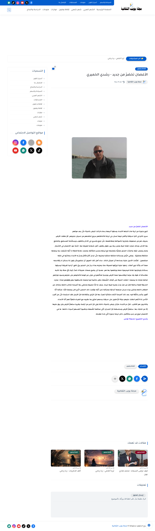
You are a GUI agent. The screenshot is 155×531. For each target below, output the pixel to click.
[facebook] (31, 2)
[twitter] (26, 2)
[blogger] (39, 143)
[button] (137, 379)
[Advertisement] (77, 36)
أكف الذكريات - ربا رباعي (70, 471)
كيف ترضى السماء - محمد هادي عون (133, 473)
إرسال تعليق (138, 495)
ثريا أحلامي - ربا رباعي (116, 59)
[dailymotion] (31, 143)
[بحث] (9, 10)
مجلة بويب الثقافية (134, 82)
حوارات (54, 10)
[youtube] (22, 2)
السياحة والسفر (105, 3)
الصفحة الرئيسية (104, 10)
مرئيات (40, 121)
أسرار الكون (93, 3)
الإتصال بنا (62, 3)
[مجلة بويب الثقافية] (131, 7)
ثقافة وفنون (64, 10)
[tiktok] (13, 2)
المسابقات (73, 3)
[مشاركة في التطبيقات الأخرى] (115, 379)
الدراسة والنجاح (34, 10)
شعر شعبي (76, 10)
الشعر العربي (89, 10)
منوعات (82, 3)
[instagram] (17, 2)
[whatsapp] (9, 2)
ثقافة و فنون (37, 104)
